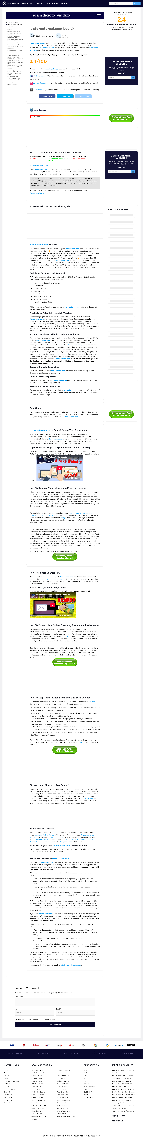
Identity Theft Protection (121, 1108)
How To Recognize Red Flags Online (15, 63)
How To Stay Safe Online (66, 1116)
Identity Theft (36, 1119)
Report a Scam (52, 3)
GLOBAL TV (88, 1092)
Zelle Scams (61, 1114)
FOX (85, 1081)
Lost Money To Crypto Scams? (123, 1105)
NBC (85, 1078)
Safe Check (10, 48)
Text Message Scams (44, 839)
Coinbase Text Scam (73, 839)
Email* (58, 1009)
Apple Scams (36, 1086)
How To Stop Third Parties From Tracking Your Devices (14, 70)
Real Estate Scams (64, 1092)
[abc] (83, 1045)
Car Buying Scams (38, 1092)
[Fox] (12, 1045)
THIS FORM (88, 798)
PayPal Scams (36, 1075)
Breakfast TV (88, 1097)
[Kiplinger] (36, 1045)
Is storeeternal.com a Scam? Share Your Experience (14, 51)
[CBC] (71, 1045)
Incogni (63, 518)
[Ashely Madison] (31, 83)
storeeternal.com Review (14, 31)
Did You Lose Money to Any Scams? (14, 74)
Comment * (19, 996)
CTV (85, 1089)
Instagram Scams (63, 1070)
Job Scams (61, 1078)
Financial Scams (37, 1111)
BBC (85, 1073)
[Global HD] (59, 1045)
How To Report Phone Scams (122, 1084)
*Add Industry (65, 36)
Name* (17, 1009)
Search (137, 3)
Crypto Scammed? (55, 837)
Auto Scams (35, 1089)
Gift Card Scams (37, 1114)
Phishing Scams (63, 1086)
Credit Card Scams (38, 1100)
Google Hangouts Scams (40, 1116)
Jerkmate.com (39, 76)
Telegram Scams (66, 842)
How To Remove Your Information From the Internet (15, 58)
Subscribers (8, 1092)
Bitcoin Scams (36, 1078)
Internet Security (63, 1075)
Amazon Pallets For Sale (45, 835)
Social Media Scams (64, 1097)
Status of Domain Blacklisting (15, 42)
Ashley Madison (39, 83)
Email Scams (36, 1103)
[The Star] (119, 1045)
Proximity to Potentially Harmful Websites (13, 37)
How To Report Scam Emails (122, 1097)
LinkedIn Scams (63, 1081)
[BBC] (131, 1045)
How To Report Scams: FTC (14, 60)
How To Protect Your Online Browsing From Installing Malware (14, 67)
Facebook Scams (37, 1108)
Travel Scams (62, 1105)
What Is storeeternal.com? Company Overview (14, 25)
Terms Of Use (9, 1103)
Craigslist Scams (37, 1097)
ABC (85, 1070)
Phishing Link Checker (12, 1081)
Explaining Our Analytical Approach (14, 34)
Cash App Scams (37, 1094)
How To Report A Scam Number (123, 1092)
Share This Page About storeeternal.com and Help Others (14, 80)
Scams (37, 3)
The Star (87, 1084)
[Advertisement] (65, 134)
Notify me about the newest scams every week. (35, 1019)
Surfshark (92, 702)
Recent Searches (10, 1089)
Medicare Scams (63, 1084)
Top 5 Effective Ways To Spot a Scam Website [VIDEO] (15, 54)
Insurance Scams (63, 1073)
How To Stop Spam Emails (121, 1081)
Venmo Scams (62, 1108)
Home (6, 1070)
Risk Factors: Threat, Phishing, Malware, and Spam (15, 40)
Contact (65, 3)
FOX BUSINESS (89, 1086)
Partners (7, 1084)
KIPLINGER (88, 1094)
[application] (41, 3)
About (6, 1073)
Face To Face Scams (38, 1105)
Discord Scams (44, 842)
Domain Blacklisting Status (14, 44)
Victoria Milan (38, 90)
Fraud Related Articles (13, 76)
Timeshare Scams (63, 1103)
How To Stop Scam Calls (121, 1086)
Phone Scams (62, 1089)
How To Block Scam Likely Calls (123, 1089)
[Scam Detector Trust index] (65, 114)
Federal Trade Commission (51, 579)
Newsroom (8, 1094)
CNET (86, 1075)
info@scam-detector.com (71, 965)
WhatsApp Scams (63, 1111)
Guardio (66, 636)
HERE (81, 742)
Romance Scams (63, 1094)
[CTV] (48, 1045)
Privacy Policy (9, 1100)
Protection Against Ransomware (123, 1111)
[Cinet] (24, 1045)
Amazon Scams (37, 1070)
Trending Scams (10, 1097)
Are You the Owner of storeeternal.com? (13, 83)
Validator (27, 3)
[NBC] (95, 1045)
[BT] (107, 1045)
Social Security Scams (39, 1073)
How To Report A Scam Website (123, 1094)
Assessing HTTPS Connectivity (15, 46)
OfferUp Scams (37, 1084)
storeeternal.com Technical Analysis (14, 28)
